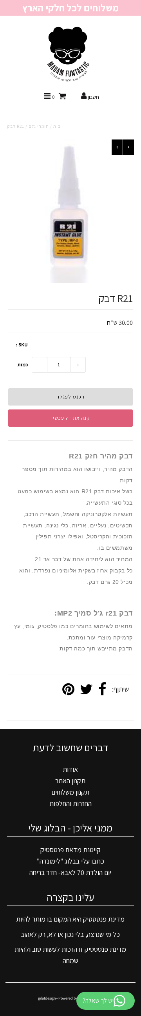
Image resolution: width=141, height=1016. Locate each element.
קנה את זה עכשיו (70, 418)
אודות (70, 769)
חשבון (93, 97)
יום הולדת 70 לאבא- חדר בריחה (70, 872)
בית (57, 126)
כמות (23, 364)
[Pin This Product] (68, 689)
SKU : (22, 344)
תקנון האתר (70, 780)
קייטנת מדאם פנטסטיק (70, 849)
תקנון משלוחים (70, 792)
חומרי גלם (39, 126)
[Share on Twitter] (86, 689)
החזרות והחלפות (70, 803)
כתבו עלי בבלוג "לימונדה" (70, 861)
